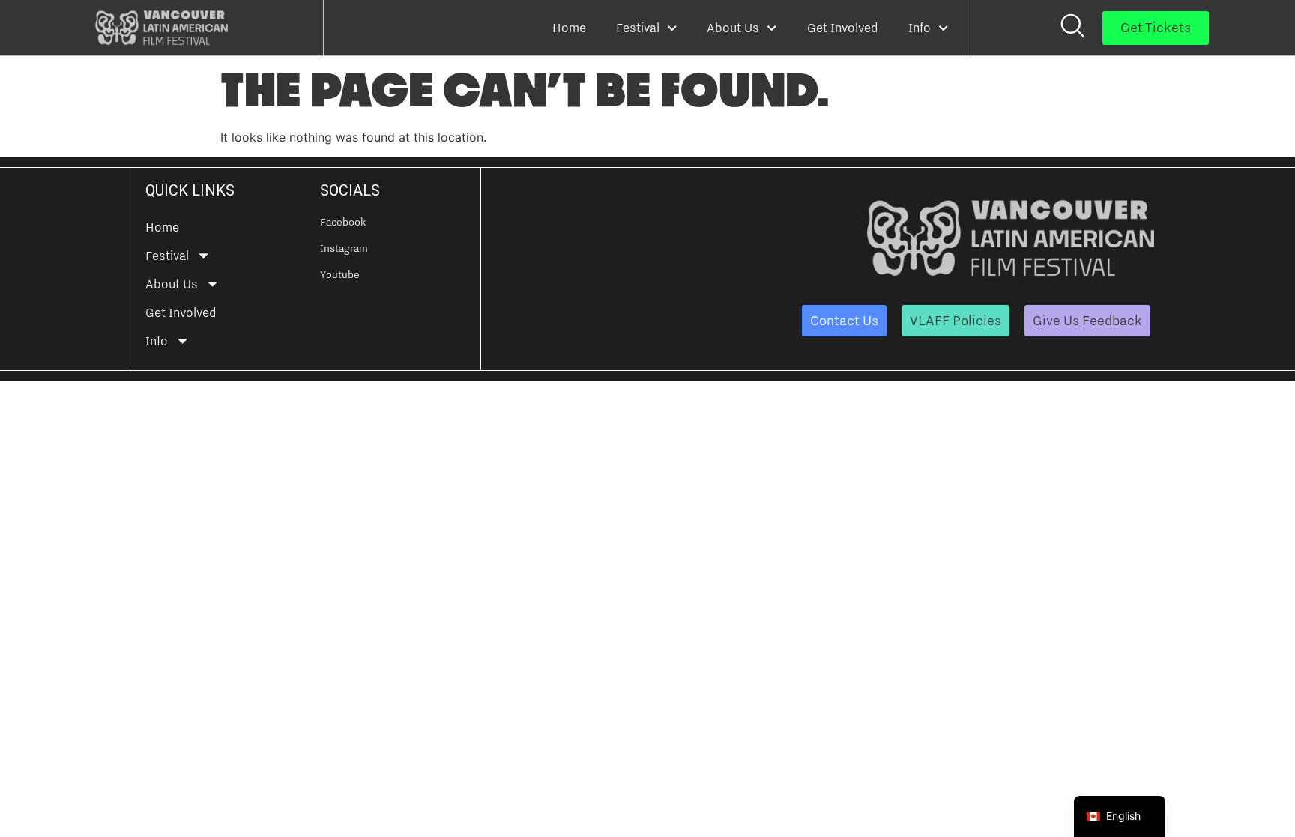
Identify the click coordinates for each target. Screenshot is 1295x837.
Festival (637, 27)
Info (919, 27)
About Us (733, 27)
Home (569, 27)
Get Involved (842, 27)
